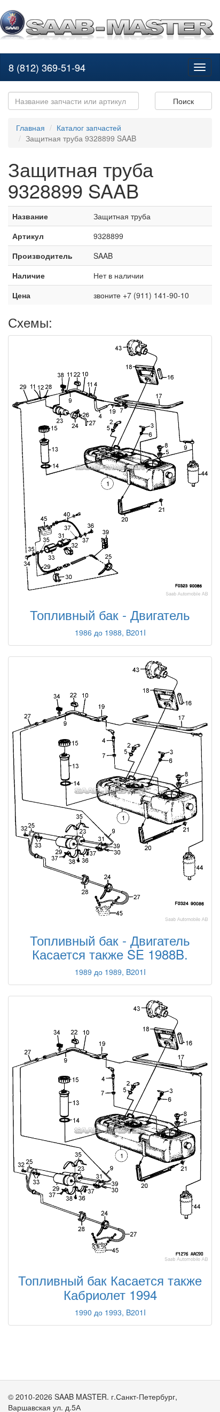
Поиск (183, 101)
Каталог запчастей (89, 127)
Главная (30, 127)
